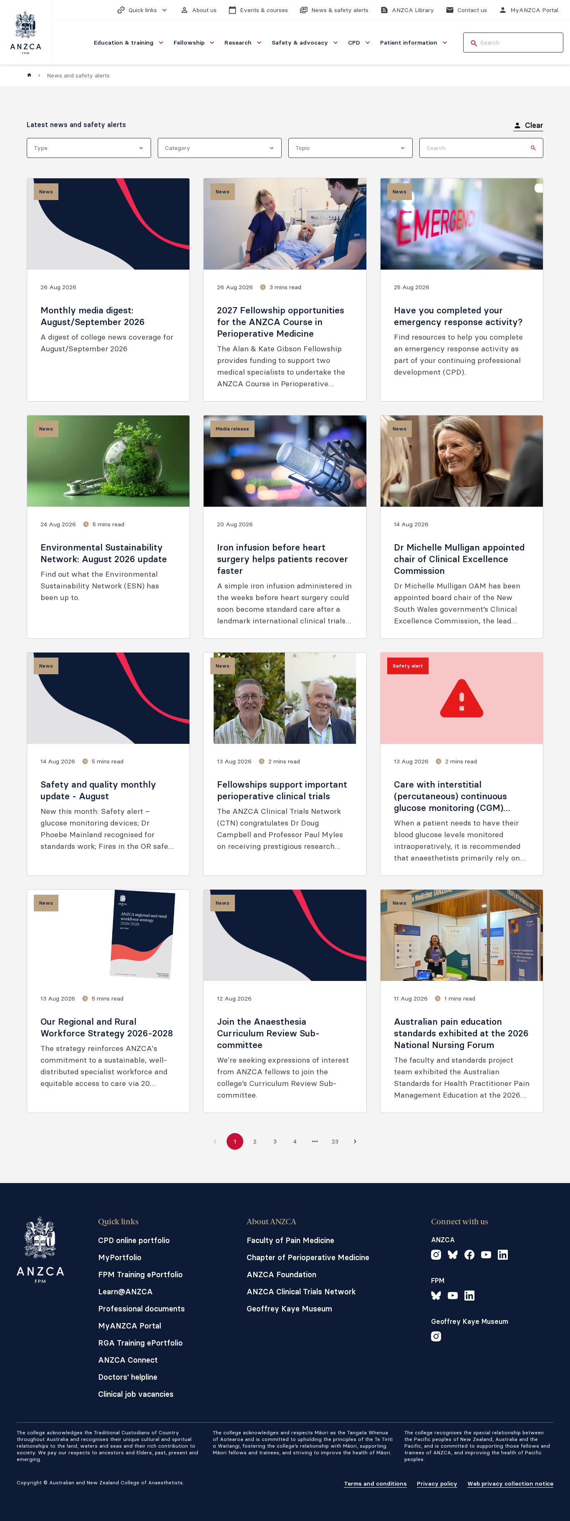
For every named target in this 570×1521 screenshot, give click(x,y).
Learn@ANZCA (125, 1291)
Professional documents (141, 1308)
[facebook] (469, 1256)
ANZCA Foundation (281, 1274)
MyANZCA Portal (129, 1326)
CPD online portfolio (134, 1240)
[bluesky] (453, 1256)
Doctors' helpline (127, 1377)
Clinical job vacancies (136, 1394)
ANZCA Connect (128, 1360)
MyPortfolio (119, 1257)
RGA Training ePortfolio (140, 1343)
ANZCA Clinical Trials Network (301, 1291)
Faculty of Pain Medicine (290, 1240)
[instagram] (436, 1256)
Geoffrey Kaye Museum (289, 1308)
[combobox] (89, 148)
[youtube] (486, 1256)
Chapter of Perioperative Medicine (308, 1257)
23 (335, 1141)
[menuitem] (129, 42)
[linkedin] (503, 1256)
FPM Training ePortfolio (140, 1274)
